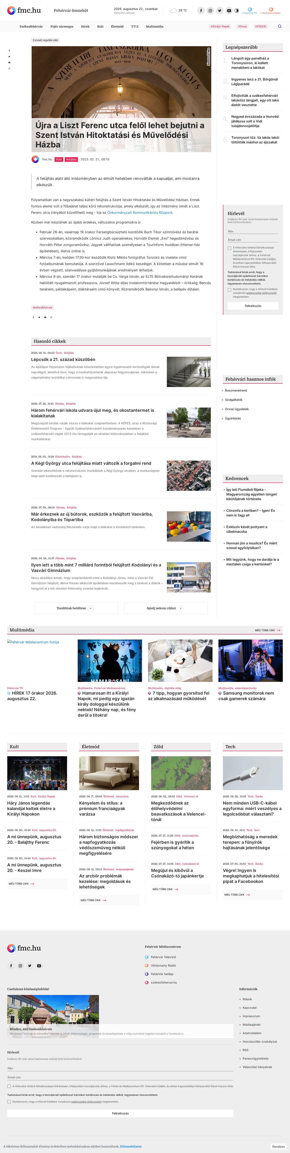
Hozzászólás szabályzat (260, 1041)
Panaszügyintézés (256, 1058)
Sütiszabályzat (131, 1146)
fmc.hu (47, 159)
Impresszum (251, 1016)
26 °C (183, 10)
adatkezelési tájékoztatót (261, 292)
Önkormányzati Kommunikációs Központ (139, 212)
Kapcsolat (250, 1007)
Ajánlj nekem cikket (161, 608)
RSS (245, 1050)
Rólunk (247, 999)
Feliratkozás (253, 306)
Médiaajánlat (251, 1024)
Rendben (278, 1146)
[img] (24, 10)
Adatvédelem (252, 1033)
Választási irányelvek (257, 1067)
